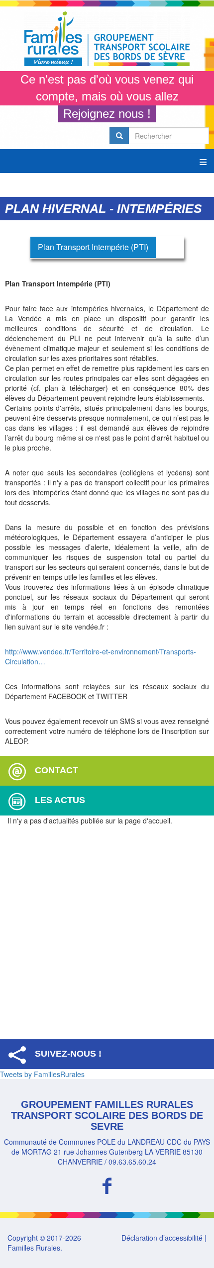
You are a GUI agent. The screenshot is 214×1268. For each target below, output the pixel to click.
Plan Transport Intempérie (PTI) (93, 247)
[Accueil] (107, 38)
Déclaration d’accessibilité (162, 1238)
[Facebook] (107, 1184)
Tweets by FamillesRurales (42, 1074)
